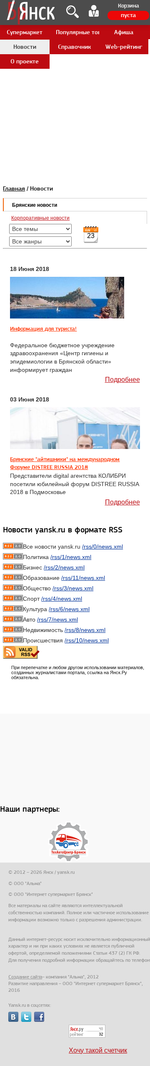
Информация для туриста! (43, 328)
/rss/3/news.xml (72, 588)
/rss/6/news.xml (69, 609)
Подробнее (122, 379)
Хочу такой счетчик (98, 1050)
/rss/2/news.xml (64, 567)
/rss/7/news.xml (57, 619)
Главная (14, 188)
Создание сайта (25, 977)
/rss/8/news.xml (85, 630)
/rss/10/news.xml (87, 640)
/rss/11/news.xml (83, 577)
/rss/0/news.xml (102, 546)
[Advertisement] (75, 75)
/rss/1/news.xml (70, 557)
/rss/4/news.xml (61, 598)
